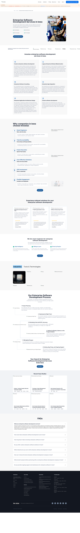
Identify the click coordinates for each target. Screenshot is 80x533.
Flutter (59, 483)
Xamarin (61, 483)
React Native (56, 483)
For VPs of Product (26, 478)
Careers (14, 485)
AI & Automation (26, 491)
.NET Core (55, 488)
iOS (60, 478)
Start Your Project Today (18, 36)
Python (55, 487)
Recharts (24, 391)
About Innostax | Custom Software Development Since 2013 (17, 478)
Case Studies (15, 482)
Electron (64, 483)
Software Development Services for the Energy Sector (44, 482)
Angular (54, 391)
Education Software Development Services (45, 483)
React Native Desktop (59, 484)
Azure (33, 391)
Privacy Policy (55, 508)
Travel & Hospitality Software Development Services (45, 477)
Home (14, 10)
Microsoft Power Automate (38, 391)
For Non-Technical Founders (28, 479)
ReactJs (55, 478)
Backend (55, 486)
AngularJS (58, 478)
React (21, 391)
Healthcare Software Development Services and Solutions (45, 479)
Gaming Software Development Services (44, 488)
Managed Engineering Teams (28, 488)
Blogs (14, 481)
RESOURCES (15, 474)
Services (25, 484)
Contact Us (40, 255)
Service (17, 10)
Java (56, 391)
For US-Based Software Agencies (28, 482)
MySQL (62, 491)
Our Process (40, 190)
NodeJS (63, 487)
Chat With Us (40, 366)
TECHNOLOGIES (56, 474)
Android (63, 478)
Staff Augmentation (26, 495)
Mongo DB (55, 491)
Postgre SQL (59, 491)
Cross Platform (56, 482)
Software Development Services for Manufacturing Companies (44, 487)
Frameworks (56, 479)
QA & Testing (26, 492)
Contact (14, 484)
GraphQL (65, 491)
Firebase (55, 492)
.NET (51, 391)
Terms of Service (60, 508)
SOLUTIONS (26, 474)
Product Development (27, 489)
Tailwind (27, 391)
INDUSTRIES (41, 474)
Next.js (15, 391)
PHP (59, 487)
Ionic (54, 484)
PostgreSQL (18, 391)
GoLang (66, 487)
